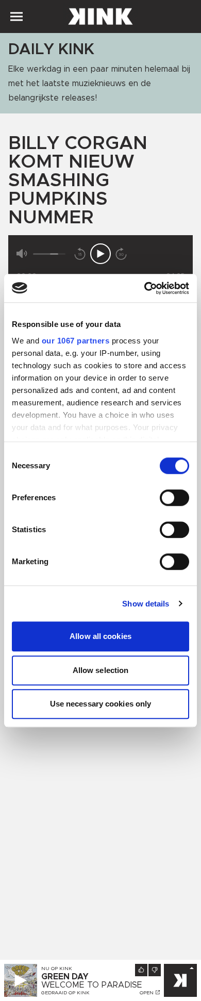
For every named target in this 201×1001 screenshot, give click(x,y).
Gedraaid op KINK (65, 992)
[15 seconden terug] (80, 254)
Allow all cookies (100, 636)
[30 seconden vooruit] (121, 254)
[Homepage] (100, 16)
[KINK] (180, 980)
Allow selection (101, 670)
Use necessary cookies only (101, 703)
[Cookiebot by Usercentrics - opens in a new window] (144, 288)
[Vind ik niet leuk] (154, 970)
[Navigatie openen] (16, 16)
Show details (145, 603)
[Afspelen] (100, 253)
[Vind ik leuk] (141, 970)
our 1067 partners (76, 340)
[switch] (174, 497)
